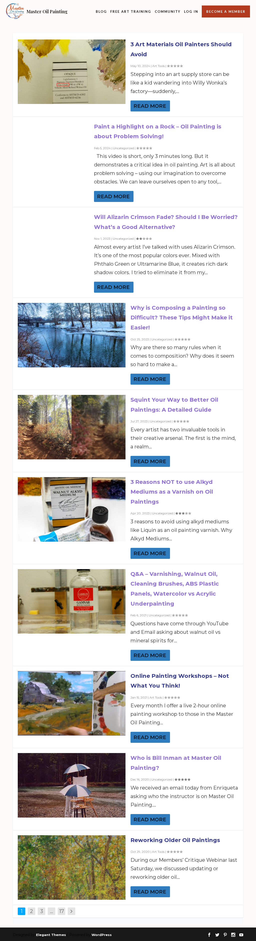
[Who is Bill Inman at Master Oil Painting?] (72, 785)
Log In (191, 11)
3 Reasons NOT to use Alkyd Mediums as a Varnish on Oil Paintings (171, 492)
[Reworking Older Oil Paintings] (72, 867)
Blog (101, 11)
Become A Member (226, 11)
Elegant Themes (51, 935)
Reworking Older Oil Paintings (175, 840)
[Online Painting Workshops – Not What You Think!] (72, 703)
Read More (150, 106)
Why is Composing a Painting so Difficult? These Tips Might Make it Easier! (181, 317)
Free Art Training (130, 11)
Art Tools (158, 66)
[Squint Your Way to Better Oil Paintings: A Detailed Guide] (72, 427)
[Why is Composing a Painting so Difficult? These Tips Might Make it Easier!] (72, 335)
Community (168, 11)
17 (61, 911)
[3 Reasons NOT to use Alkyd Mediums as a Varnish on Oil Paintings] (72, 509)
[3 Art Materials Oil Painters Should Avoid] (72, 71)
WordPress (102, 935)
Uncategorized (123, 148)
